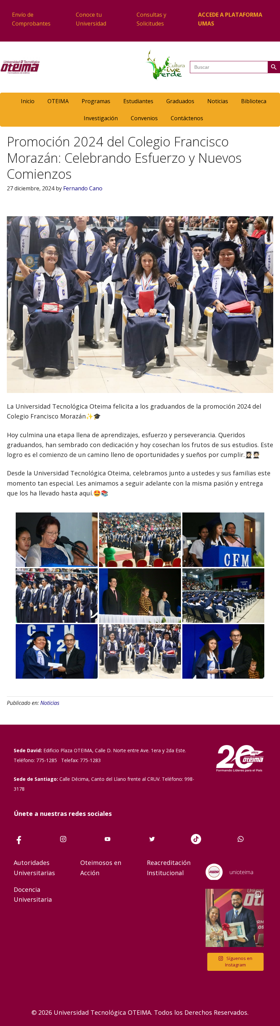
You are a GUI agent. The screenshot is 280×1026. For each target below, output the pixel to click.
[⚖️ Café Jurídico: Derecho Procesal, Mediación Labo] (235, 918)
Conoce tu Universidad (91, 19)
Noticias (49, 703)
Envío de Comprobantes (31, 19)
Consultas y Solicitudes (151, 19)
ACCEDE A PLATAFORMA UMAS (230, 19)
